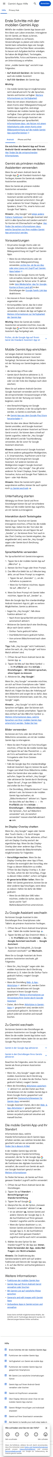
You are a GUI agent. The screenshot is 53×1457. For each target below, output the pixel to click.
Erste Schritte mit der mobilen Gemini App (27, 1350)
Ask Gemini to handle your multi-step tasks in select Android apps (28, 1423)
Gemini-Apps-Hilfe (18, 3)
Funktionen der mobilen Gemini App (23, 1280)
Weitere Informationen (15, 1172)
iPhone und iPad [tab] (24, 139)
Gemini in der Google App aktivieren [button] (21, 1048)
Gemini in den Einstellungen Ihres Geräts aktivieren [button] (23, 1055)
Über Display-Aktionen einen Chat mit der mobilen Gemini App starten (26, 1400)
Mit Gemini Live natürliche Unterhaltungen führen (26, 1377)
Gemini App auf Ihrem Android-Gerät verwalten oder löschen (24, 1386)
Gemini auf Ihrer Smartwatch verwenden (26, 1416)
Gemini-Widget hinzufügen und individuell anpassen (26, 1409)
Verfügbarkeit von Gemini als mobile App (26, 1361)
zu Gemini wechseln (19, 488)
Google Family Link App (36, 290)
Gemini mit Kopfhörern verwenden (23, 1393)
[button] (4, 4)
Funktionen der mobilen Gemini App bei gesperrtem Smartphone (25, 1368)
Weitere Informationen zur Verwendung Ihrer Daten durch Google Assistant (25, 998)
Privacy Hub (14, 10)
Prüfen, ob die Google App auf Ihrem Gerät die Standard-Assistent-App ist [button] (22, 338)
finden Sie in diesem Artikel (17, 1146)
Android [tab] (10, 139)
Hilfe (4, 10)
